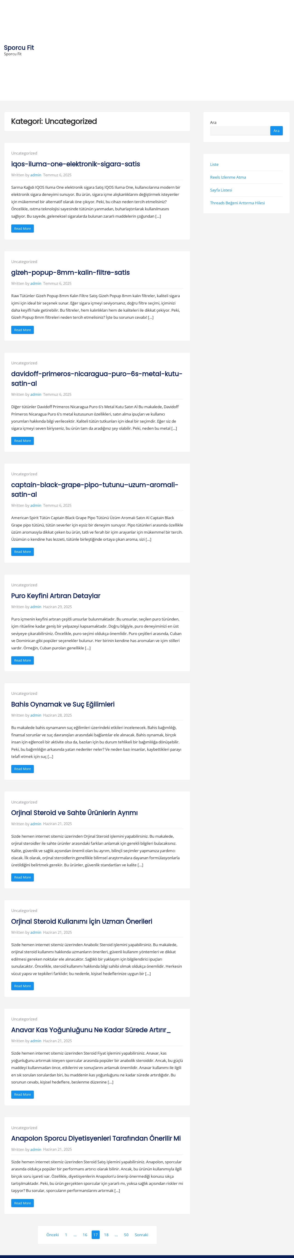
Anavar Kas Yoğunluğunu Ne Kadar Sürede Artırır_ (91, 1029)
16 (85, 1234)
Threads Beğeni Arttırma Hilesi (237, 202)
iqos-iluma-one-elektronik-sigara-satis (75, 164)
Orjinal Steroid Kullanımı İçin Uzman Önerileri (81, 921)
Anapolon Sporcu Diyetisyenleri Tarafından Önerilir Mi (96, 1138)
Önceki (52, 1234)
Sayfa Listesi (221, 190)
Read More (24, 229)
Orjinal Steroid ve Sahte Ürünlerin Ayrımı (74, 812)
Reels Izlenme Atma (228, 177)
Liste (214, 164)
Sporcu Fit (19, 47)
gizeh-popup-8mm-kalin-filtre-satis (70, 272)
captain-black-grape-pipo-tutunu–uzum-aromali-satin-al (94, 489)
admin (35, 174)
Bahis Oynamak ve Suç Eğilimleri (63, 704)
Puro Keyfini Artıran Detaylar (55, 595)
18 (106, 1234)
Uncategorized (24, 153)
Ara (213, 122)
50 (126, 1234)
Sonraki (141, 1234)
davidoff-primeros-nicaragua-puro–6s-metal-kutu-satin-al (97, 378)
